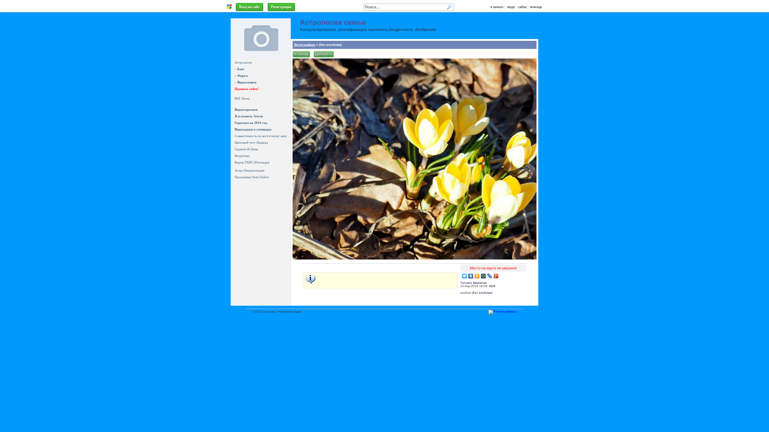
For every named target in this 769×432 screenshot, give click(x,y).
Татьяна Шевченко (473, 282)
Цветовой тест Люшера (251, 142)
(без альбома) (482, 292)
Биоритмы (242, 156)
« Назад (301, 54)
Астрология (243, 62)
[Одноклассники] (477, 276)
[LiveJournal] (490, 276)
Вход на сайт (249, 7)
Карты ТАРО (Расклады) (252, 162)
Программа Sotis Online (252, 177)
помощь (536, 7)
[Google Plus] (496, 276)
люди (511, 7)
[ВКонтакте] (471, 276)
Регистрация (281, 7)
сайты (522, 7)
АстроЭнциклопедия (249, 170)
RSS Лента (242, 98)
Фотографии (304, 44)
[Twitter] (464, 276)
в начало (497, 7)
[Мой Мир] (483, 276)
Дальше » (323, 54)
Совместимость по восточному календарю (263, 136)
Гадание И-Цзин (246, 149)
